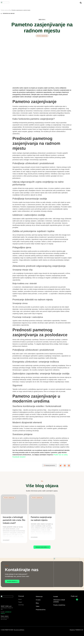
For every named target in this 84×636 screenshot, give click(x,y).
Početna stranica (4, 10)
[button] (60, 465)
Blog (10, 10)
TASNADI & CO (79, 630)
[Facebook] (77, 600)
